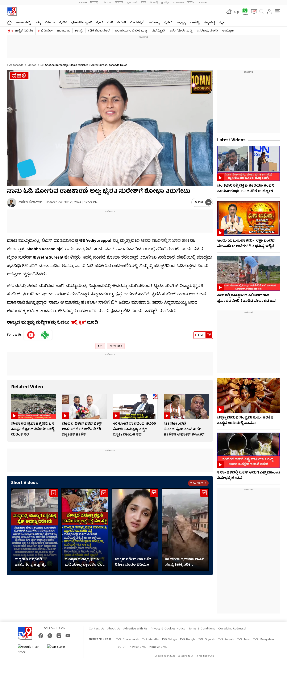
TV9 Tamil (243, 639)
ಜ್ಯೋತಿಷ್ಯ (209, 22)
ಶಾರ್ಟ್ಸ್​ (79, 30)
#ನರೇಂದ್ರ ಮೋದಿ (207, 30)
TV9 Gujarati (206, 639)
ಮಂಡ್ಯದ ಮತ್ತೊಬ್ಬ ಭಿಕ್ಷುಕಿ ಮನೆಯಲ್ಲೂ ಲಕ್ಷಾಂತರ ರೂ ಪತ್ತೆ (84, 562)
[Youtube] (31, 335)
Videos (31, 65)
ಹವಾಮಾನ (63, 30)
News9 (83, 2)
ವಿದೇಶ (121, 22)
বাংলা (143, 2)
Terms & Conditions (201, 629)
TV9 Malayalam (263, 639)
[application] (110, 128)
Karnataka (116, 346)
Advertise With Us (135, 629)
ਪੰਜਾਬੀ (154, 2)
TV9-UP (202, 2)
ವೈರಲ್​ (168, 22)
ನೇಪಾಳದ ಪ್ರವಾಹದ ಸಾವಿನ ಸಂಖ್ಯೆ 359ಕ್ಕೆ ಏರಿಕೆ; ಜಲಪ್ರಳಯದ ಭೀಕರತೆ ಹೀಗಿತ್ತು (184, 562)
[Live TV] (252, 11)
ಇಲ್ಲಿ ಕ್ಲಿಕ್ (78, 322)
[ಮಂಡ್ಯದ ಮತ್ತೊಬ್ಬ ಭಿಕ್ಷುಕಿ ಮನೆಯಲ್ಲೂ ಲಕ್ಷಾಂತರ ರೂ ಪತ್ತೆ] (85, 530)
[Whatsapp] (243, 11)
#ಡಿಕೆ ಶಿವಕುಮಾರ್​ (99, 30)
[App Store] (60, 649)
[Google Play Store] (30, 649)
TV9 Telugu (169, 639)
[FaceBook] (40, 635)
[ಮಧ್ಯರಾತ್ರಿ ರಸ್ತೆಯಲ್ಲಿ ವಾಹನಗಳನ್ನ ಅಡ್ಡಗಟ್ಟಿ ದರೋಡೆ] (34, 530)
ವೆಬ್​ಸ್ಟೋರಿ (158, 30)
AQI (236, 12)
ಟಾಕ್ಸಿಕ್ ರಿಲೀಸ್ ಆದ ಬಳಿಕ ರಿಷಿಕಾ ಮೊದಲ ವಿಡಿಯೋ (133, 562)
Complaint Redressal (232, 629)
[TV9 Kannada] (12, 11)
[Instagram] (59, 635)
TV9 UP (121, 647)
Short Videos (24, 483)
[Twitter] (49, 635)
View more (196, 483)
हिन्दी (94, 2)
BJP (100, 346)
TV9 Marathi (150, 639)
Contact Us (96, 629)
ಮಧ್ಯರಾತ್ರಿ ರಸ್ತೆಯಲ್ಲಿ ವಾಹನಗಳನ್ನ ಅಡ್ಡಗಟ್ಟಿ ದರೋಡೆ (29, 562)
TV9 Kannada (15, 65)
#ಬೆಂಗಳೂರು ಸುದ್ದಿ (180, 30)
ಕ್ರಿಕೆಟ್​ (63, 22)
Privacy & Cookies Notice (168, 629)
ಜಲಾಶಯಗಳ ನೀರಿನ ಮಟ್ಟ (131, 30)
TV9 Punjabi (226, 639)
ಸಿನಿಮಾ (50, 22)
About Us (113, 629)
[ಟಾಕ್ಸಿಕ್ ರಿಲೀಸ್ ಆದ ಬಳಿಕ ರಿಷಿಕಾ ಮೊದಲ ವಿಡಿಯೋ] (135, 530)
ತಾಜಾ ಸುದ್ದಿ (23, 22)
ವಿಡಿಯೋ (47, 30)
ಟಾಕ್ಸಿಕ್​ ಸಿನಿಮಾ (24, 30)
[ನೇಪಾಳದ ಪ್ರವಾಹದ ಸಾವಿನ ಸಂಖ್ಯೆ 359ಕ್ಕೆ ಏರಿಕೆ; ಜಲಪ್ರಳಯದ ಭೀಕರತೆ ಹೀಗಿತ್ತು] (185, 530)
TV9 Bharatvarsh (127, 639)
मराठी (119, 2)
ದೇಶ (110, 22)
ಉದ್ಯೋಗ (228, 30)
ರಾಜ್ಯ (37, 22)
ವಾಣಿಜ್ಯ (194, 22)
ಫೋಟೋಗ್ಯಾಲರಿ (81, 22)
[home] (9, 22)
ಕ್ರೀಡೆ (99, 22)
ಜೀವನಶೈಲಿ (137, 22)
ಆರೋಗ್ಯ (154, 22)
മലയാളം (178, 2)
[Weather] (229, 11)
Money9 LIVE (158, 647)
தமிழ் (165, 2)
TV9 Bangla (187, 639)
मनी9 (190, 2)
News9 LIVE (137, 647)
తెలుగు (107, 2)
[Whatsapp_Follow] (45, 335)
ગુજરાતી (131, 2)
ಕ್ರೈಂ (222, 22)
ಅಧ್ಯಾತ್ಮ (181, 22)
